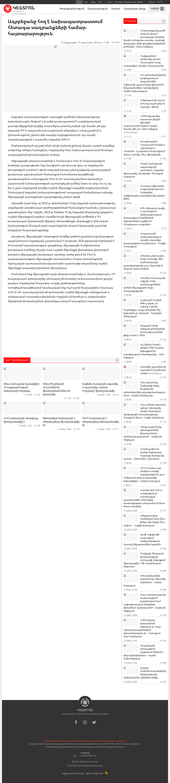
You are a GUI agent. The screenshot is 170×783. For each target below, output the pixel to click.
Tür (100, 1)
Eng (93, 1)
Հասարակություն (97, 8)
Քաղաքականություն (72, 8)
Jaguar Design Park (94, 773)
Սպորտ (115, 8)
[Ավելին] (117, 360)
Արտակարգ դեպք (135, 8)
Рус (86, 1)
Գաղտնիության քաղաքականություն (85, 765)
